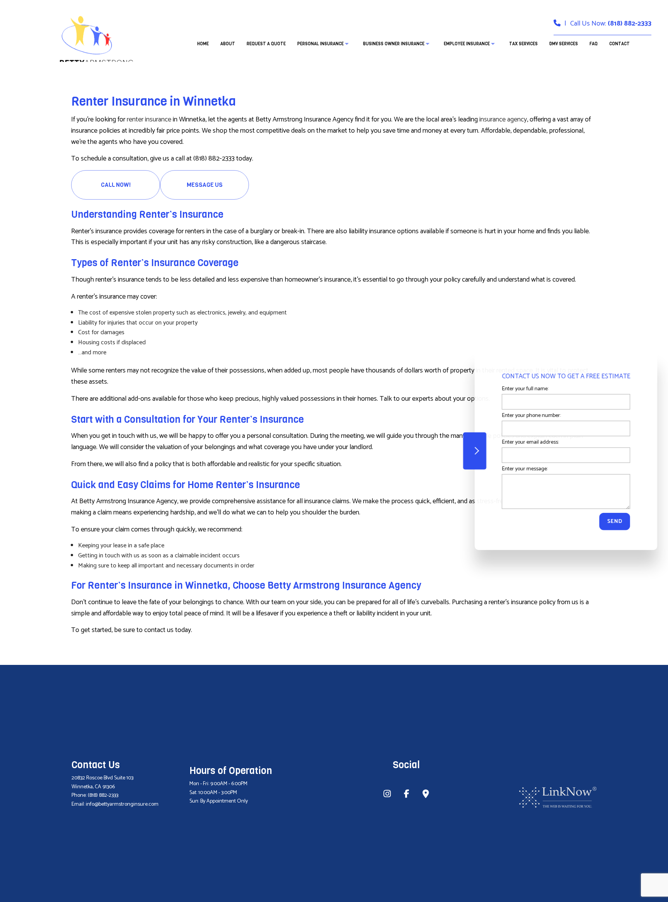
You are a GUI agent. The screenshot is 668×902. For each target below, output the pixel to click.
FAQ (594, 44)
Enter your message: (522, 469)
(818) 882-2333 (629, 23)
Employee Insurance (467, 44)
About (227, 44)
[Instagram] (387, 795)
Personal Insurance (320, 44)
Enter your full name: (522, 389)
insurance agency (503, 119)
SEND (612, 521)
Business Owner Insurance (393, 44)
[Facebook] (406, 795)
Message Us (205, 185)
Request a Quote (266, 44)
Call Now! (116, 185)
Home (203, 44)
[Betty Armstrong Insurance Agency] (96, 39)
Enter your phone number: (528, 416)
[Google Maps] (426, 795)
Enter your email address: (527, 442)
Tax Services (523, 44)
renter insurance (149, 119)
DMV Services (563, 44)
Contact (619, 44)
